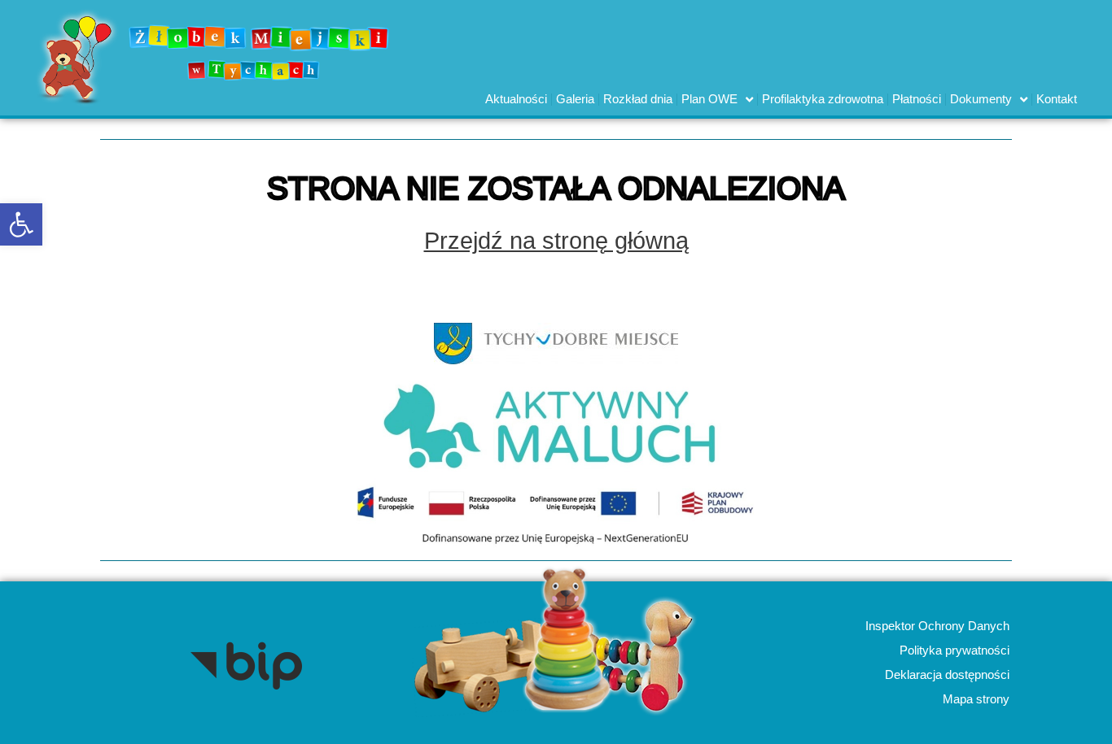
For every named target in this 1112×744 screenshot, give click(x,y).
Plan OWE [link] (709, 99)
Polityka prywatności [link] (954, 650)
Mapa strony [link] (975, 699)
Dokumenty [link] (981, 99)
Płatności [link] (916, 99)
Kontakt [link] (1056, 99)
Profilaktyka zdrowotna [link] (822, 99)
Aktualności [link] (516, 99)
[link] (21, 224)
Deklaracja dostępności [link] (946, 674)
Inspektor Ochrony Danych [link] (937, 626)
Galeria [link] (575, 99)
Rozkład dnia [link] (637, 99)
